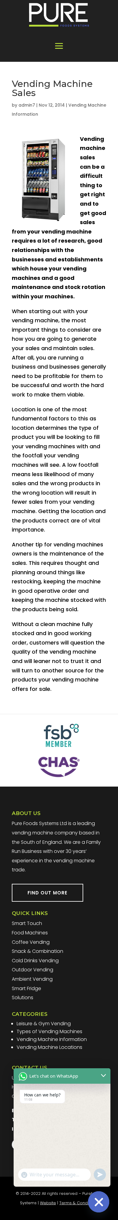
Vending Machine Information (52, 1039)
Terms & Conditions (78, 1203)
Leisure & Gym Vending (44, 1023)
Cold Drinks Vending (35, 960)
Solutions (22, 997)
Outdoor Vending (32, 969)
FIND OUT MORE (47, 893)
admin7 (26, 105)
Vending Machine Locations (49, 1047)
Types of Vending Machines (49, 1031)
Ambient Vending (32, 979)
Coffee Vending (31, 942)
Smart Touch (27, 923)
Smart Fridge (26, 988)
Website (48, 1203)
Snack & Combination (37, 951)
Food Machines (30, 932)
